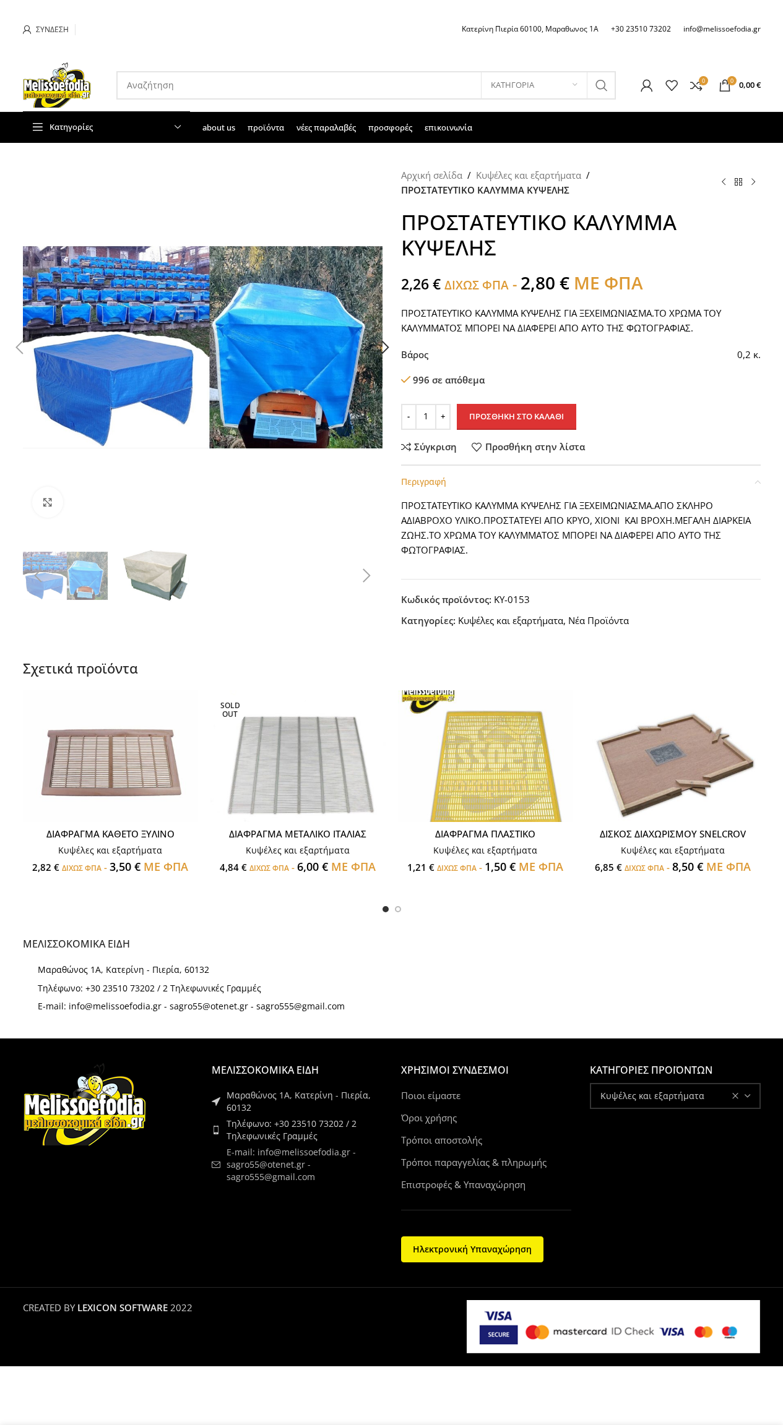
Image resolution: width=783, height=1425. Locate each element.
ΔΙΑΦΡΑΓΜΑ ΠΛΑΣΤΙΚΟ (485, 834)
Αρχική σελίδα (431, 175)
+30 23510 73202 (641, 29)
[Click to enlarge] (47, 502)
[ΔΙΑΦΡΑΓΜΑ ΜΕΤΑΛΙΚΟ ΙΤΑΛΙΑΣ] (298, 756)
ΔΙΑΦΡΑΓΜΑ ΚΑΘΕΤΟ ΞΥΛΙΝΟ (110, 834)
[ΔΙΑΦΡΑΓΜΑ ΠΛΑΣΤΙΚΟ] (485, 756)
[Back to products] (738, 182)
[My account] (646, 85)
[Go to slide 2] (398, 909)
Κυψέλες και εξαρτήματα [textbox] (652, 1096)
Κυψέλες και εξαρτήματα (528, 175)
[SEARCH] (601, 85)
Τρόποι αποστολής (441, 1140)
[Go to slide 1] (386, 909)
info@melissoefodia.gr (722, 29)
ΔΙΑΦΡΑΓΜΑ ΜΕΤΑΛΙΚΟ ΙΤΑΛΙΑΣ (297, 834)
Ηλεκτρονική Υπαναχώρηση (472, 1249)
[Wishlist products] (671, 85)
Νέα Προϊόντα (598, 620)
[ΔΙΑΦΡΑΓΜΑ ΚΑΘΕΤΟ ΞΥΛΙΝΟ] (110, 756)
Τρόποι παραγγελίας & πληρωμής (474, 1162)
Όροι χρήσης (429, 1117)
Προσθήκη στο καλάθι (516, 416)
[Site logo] (57, 84)
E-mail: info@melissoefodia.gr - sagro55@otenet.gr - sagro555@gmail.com (191, 1006)
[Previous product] (723, 182)
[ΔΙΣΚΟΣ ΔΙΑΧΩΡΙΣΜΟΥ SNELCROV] (673, 756)
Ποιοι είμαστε (431, 1095)
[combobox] (675, 1096)
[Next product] (753, 182)
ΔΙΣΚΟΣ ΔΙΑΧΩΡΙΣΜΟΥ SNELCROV (673, 834)
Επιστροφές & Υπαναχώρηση (463, 1184)
